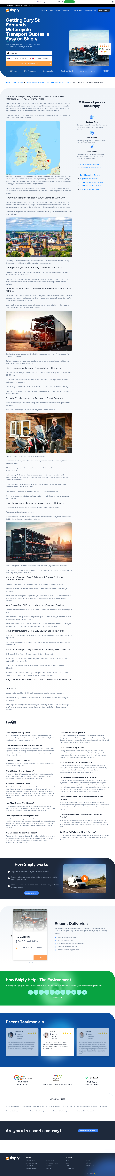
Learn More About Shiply (87, 1131)
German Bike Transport (38, 1111)
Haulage (48, 1168)
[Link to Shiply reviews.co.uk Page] (92, 1078)
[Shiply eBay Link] (94, 1174)
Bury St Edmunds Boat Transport (90, 189)
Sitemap (88, 1163)
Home (8, 82)
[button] (49, 936)
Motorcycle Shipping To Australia (45, 1106)
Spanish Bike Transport (85, 1111)
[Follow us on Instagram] (91, 1174)
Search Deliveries (55, 10)
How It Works (65, 10)
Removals (49, 1166)
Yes (69, 2)
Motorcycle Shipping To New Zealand (19, 1106)
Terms (88, 1160)
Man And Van (29, 1166)
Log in (76, 10)
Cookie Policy (70, 1168)
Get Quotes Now (30, 893)
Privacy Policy (90, 1166)
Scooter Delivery (12, 1111)
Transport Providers (28, 5)
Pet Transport (50, 1160)
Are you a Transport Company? (87, 10)
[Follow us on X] (88, 1173)
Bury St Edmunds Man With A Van (91, 186)
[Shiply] (13, 10)
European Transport (31, 1168)
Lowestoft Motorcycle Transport (90, 168)
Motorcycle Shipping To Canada (95, 1106)
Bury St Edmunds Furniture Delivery (91, 182)
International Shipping (52, 1163)
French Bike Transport (61, 1111)
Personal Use (10, 5)
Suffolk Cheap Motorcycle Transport (59, 82)
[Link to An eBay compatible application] (57, 1077)
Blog (67, 1163)
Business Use (18, 5)
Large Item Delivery (31, 1163)
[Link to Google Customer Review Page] (23, 1077)
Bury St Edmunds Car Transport (90, 175)
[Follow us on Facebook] (89, 1174)
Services (42, 10)
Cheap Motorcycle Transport (35, 82)
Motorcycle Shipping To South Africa (70, 1106)
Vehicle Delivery (17, 82)
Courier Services (30, 1160)
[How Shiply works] (84, 878)
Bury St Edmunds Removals (89, 179)
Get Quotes (103, 10)
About (68, 1160)
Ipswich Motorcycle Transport (89, 164)
